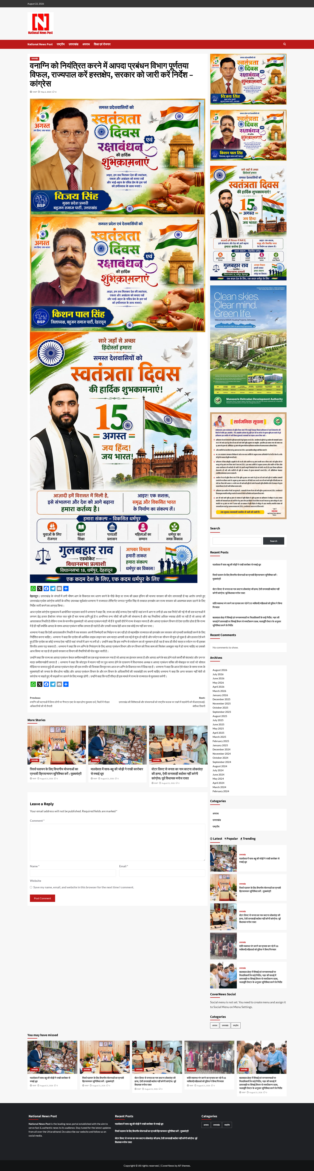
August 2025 (220, 716)
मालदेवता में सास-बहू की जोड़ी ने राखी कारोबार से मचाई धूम (237, 564)
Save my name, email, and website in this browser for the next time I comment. (83, 887)
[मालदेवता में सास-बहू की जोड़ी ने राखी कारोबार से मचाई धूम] (117, 745)
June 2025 (218, 724)
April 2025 (218, 732)
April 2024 (218, 782)
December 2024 (221, 749)
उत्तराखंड (73, 44)
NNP (35, 92)
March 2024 (219, 787)
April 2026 (218, 686)
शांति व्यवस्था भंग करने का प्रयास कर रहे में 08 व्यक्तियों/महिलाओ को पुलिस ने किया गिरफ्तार (247, 605)
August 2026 (220, 670)
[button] (285, 44)
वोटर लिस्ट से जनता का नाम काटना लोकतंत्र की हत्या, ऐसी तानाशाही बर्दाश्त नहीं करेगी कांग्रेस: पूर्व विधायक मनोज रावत (177, 774)
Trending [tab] (249, 838)
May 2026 (218, 682)
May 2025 (218, 728)
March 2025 (219, 736)
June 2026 (218, 678)
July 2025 (218, 720)
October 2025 (220, 707)
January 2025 (220, 745)
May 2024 (218, 778)
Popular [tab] (232, 838)
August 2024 (220, 766)
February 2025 (221, 741)
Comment (37, 820)
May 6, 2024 (46, 92)
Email (123, 866)
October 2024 (220, 757)
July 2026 (218, 674)
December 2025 (221, 699)
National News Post (40, 44)
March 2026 (219, 690)
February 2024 (221, 791)
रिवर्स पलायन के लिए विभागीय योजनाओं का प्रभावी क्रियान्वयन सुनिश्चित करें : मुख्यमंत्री (56, 771)
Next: (162, 702)
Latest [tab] (217, 838)
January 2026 (220, 695)
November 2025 (222, 703)
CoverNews (167, 1165)
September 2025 (222, 711)
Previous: (70, 702)
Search (215, 528)
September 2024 (222, 761)
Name (34, 866)
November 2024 (222, 753)
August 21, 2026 (46, 778)
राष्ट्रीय (61, 44)
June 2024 (218, 774)
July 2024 (218, 770)
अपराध (86, 44)
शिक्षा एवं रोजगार (102, 44)
